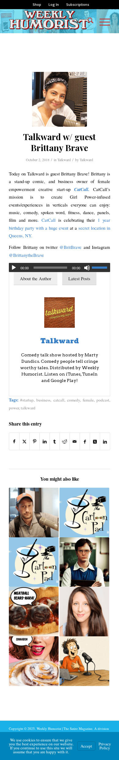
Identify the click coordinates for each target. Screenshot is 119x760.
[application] (59, 267)
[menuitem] (37, 4)
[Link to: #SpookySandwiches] (34, 611)
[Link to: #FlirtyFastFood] (34, 661)
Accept (86, 746)
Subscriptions (77, 4)
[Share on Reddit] (65, 441)
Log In (54, 4)
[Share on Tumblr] (55, 441)
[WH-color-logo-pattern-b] (49, 21)
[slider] (101, 267)
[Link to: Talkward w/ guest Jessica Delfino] (84, 611)
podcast (102, 400)
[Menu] (101, 21)
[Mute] (87, 268)
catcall (58, 400)
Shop (37, 4)
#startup (27, 400)
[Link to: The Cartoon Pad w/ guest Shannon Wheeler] (84, 512)
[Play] (14, 268)
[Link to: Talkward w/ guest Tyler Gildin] (34, 512)
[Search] (87, 21)
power (14, 408)
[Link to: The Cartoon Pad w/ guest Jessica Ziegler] (34, 562)
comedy (73, 400)
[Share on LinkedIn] (44, 441)
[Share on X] (24, 441)
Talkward (64, 159)
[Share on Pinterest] (34, 441)
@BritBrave (70, 247)
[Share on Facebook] (14, 441)
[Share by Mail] (75, 441)
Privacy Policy (105, 746)
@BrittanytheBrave (26, 255)
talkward (28, 408)
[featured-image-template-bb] (59, 99)
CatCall (48, 220)
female (88, 400)
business (43, 400)
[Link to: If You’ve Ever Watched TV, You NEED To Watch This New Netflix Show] (84, 562)
